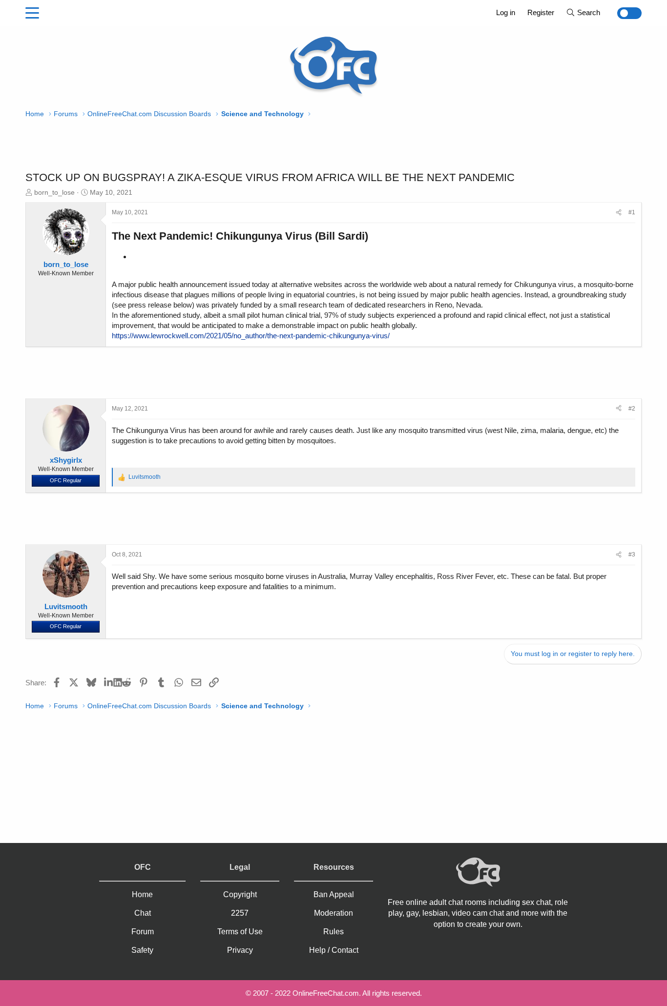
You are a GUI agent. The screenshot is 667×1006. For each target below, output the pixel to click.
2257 (240, 913)
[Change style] (624, 13)
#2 (631, 408)
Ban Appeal (333, 894)
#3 (631, 554)
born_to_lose (54, 192)
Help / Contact (333, 950)
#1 (631, 212)
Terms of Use (240, 931)
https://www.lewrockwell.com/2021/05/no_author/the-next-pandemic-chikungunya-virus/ (251, 335)
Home (142, 894)
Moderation (333, 913)
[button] (32, 13)
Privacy (240, 950)
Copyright (240, 894)
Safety (142, 950)
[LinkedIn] (108, 682)
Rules (333, 931)
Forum (142, 931)
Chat (142, 913)
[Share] (618, 212)
